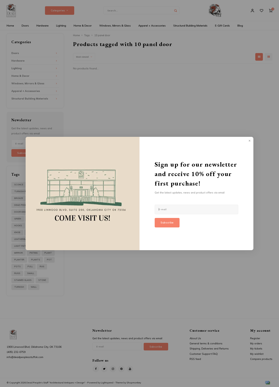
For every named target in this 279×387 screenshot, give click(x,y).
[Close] (249, 141)
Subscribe (167, 222)
